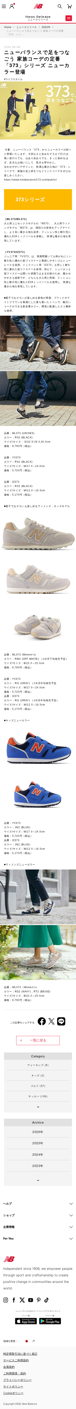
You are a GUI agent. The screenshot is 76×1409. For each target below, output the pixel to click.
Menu (68, 18)
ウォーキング (38, 1065)
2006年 (12, 950)
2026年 (38, 1132)
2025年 (38, 1143)
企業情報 (9, 1226)
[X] (51, 1023)
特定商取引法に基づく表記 (20, 1353)
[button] (11, 6)
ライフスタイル (13, 79)
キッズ (38, 1075)
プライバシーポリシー (17, 1380)
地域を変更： (10, 1341)
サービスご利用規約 (16, 1360)
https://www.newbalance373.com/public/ (30, 179)
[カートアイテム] (69, 6)
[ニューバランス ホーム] (38, 6)
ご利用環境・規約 (14, 1373)
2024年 (38, 1154)
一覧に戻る (38, 1040)
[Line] (61, 1023)
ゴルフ (38, 1085)
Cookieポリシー (13, 1393)
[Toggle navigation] (4, 6)
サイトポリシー (13, 1386)
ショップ (9, 1215)
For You (8, 1238)
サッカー (38, 1096)
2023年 (38, 1165)
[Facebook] (42, 1023)
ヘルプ (7, 1203)
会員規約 (9, 1367)
